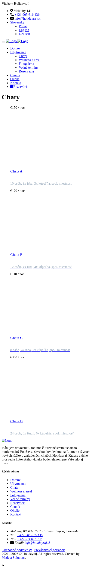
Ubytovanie (18, 52)
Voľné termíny (29, 67)
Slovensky (17, 22)
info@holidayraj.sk (27, 18)
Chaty (23, 56)
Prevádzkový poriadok (49, 550)
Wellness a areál (29, 60)
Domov (15, 48)
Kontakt (15, 83)
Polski (23, 26)
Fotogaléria (26, 63)
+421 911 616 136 (29, 539)
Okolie (14, 79)
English (24, 30)
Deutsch (24, 34)
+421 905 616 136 (27, 14)
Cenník (15, 75)
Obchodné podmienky (17, 550)
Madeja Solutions (13, 557)
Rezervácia (26, 71)
